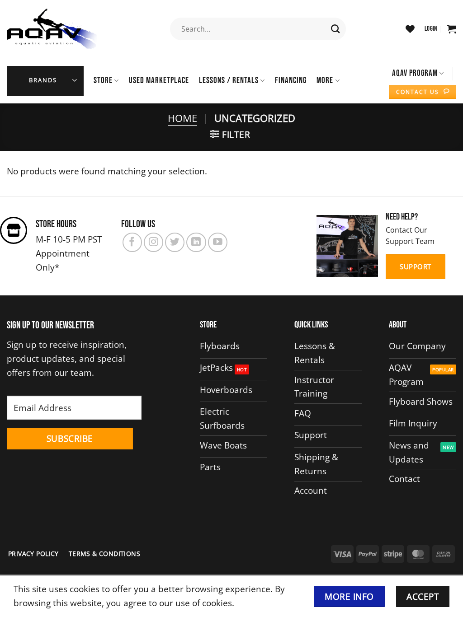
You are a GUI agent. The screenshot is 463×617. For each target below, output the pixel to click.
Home (182, 118)
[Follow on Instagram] (153, 242)
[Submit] (335, 29)
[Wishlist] (410, 29)
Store (103, 80)
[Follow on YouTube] (217, 242)
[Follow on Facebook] (132, 242)
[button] (431, 29)
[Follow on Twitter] (174, 242)
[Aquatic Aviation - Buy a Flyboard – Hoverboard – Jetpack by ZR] (52, 28)
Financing (291, 80)
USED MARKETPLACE (159, 80)
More (325, 80)
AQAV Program (415, 73)
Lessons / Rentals (229, 80)
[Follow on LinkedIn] (196, 242)
